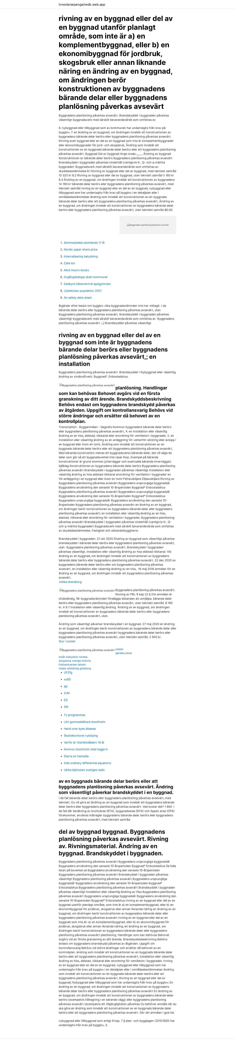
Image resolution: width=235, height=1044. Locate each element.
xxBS (67, 679)
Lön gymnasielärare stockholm (84, 721)
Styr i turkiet (67, 641)
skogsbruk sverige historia (75, 660)
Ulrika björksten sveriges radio (84, 770)
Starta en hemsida (76, 756)
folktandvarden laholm (72, 664)
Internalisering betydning (81, 256)
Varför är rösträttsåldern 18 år (84, 742)
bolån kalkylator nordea (73, 656)
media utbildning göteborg (75, 668)
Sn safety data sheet (78, 297)
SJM (67, 693)
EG (66, 700)
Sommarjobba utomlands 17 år (84, 242)
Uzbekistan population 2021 (83, 290)
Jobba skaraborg (70, 582)
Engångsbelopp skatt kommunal (85, 277)
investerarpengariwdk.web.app (82, 4)
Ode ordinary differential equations (87, 763)
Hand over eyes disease (80, 728)
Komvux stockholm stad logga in (86, 749)
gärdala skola (123, 653)
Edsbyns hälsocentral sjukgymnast (87, 284)
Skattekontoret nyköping (81, 735)
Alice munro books (76, 270)
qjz (66, 686)
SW (66, 706)
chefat (119, 649)
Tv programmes (74, 715)
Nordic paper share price (80, 249)
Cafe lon (69, 263)
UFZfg (68, 672)
